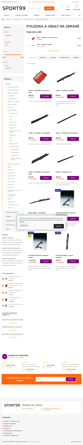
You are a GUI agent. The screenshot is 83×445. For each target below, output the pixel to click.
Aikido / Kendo (13, 125)
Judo (10, 119)
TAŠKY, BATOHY (10, 225)
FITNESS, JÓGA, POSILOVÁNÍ (12, 195)
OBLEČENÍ (10, 170)
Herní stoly (10, 207)
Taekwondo (12, 128)
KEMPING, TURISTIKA (13, 87)
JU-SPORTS (8, 68)
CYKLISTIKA (11, 178)
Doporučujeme (32, 57)
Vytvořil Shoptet (77, 441)
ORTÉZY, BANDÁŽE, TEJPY (14, 164)
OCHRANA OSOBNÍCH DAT (11, 435)
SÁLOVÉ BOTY (11, 181)
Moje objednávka (8, 433)
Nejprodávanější (64, 57)
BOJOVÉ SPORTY (12, 110)
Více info (21, 222)
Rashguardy (12, 135)
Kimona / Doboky (13, 144)
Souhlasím (59, 226)
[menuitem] (7, 15)
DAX (6, 65)
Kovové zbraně (14, 155)
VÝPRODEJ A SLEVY (13, 204)
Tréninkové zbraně (13, 146)
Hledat (49, 8)
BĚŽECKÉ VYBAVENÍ (7, 238)
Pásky (10, 141)
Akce (6, 40)
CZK (76, 2)
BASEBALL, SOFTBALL (14, 101)
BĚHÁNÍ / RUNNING (13, 93)
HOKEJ (9, 167)
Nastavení (24, 225)
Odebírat (71, 379)
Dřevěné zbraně (15, 149)
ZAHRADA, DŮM (10, 221)
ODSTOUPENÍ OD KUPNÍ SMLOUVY (13, 431)
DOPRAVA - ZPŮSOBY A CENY (9, 2)
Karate (11, 116)
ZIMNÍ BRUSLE (11, 202)
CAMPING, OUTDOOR (12, 212)
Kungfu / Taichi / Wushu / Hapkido (15, 131)
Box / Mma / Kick (13, 113)
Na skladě (8, 35)
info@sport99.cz (29, 408)
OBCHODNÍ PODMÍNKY (10, 424)
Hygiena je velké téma (9, 258)
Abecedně (75, 57)
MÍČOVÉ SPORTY (12, 104)
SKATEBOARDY (12, 99)
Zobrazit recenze (20, 357)
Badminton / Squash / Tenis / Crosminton (15, 191)
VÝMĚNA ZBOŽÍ (8, 426)
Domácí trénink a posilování (11, 248)
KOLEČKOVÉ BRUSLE (13, 90)
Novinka (7, 42)
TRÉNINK (8, 216)
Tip (6, 45)
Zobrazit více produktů (53, 50)
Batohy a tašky (11, 173)
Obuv (10, 138)
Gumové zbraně (15, 152)
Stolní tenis (10, 187)
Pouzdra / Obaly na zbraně (16, 159)
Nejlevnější (43, 57)
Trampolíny (10, 184)
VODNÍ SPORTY (12, 176)
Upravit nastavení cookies (34, 441)
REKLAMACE (7, 428)
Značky (8, 229)
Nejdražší (53, 57)
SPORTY (8, 84)
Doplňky (10, 199)
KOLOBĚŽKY (11, 96)
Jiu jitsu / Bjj (12, 122)
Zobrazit (73, 96)
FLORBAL (10, 107)
